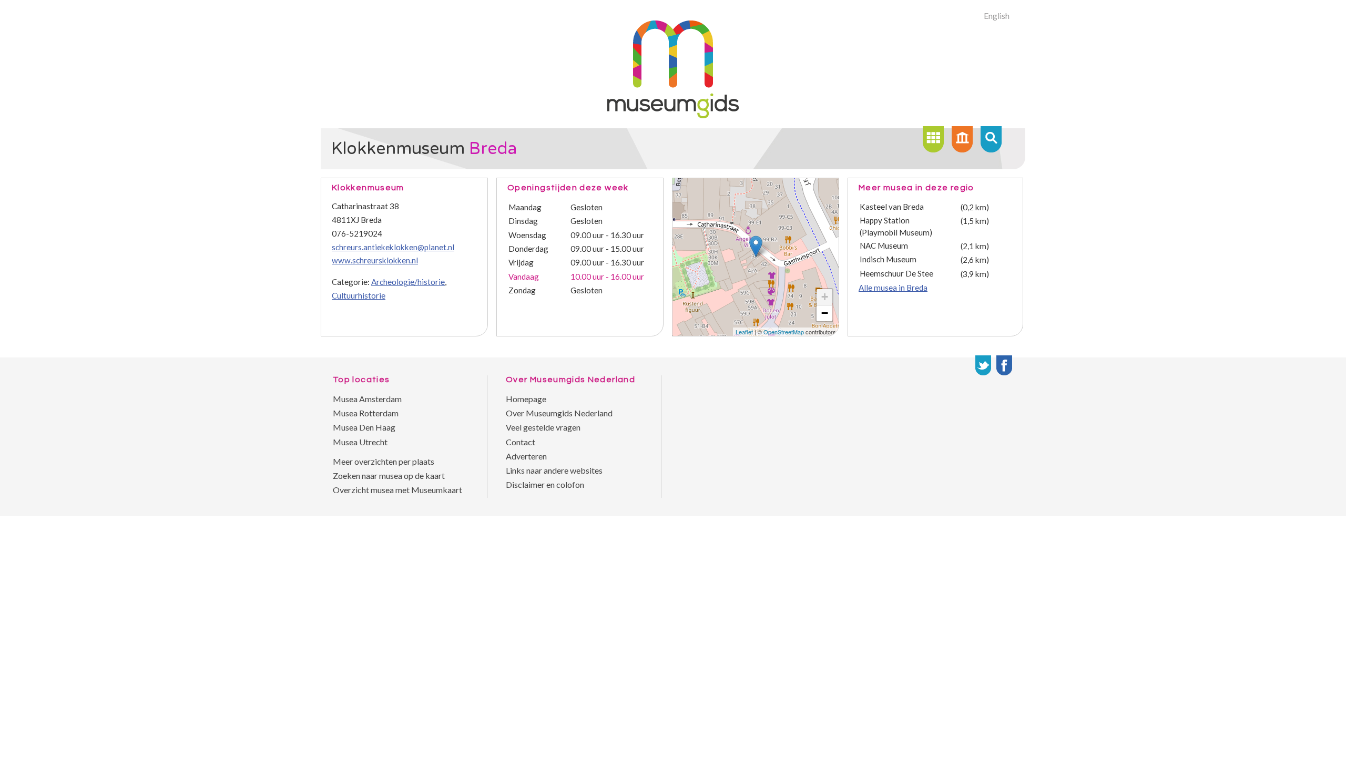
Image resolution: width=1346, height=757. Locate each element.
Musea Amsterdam (367, 399)
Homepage (526, 399)
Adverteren (526, 456)
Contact (520, 442)
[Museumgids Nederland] (673, 115)
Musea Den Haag (364, 427)
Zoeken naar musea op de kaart (389, 475)
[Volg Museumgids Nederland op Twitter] (983, 365)
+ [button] (824, 296)
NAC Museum (884, 245)
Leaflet (744, 332)
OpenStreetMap (783, 332)
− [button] (824, 313)
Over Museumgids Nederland (559, 413)
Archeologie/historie (408, 282)
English (997, 16)
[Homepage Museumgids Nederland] (962, 139)
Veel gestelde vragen (543, 427)
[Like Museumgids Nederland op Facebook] (1004, 365)
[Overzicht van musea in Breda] (933, 139)
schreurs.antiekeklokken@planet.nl (393, 247)
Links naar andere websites (554, 470)
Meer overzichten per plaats (383, 461)
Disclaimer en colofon (545, 484)
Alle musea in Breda (893, 287)
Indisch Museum (888, 259)
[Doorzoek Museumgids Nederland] (991, 139)
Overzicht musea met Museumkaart (397, 490)
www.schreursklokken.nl (375, 260)
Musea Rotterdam (366, 413)
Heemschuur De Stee (896, 273)
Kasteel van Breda (892, 206)
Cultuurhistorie (358, 295)
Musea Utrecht (360, 442)
